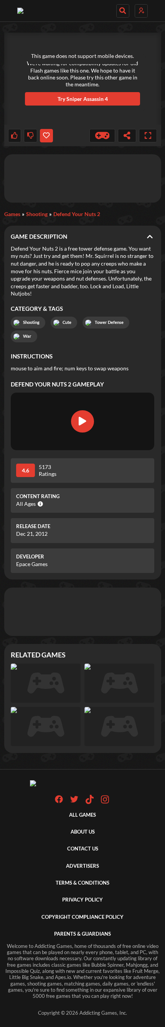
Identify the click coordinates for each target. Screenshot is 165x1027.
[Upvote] (14, 135)
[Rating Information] (39, 504)
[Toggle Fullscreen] (148, 135)
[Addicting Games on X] (74, 801)
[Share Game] (127, 135)
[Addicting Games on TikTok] (90, 802)
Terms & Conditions (82, 883)
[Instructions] (102, 135)
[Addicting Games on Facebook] (59, 801)
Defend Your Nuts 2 (76, 214)
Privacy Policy (82, 900)
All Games (82, 815)
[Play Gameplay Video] (82, 421)
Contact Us (82, 849)
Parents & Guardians (82, 934)
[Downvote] (30, 135)
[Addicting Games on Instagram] (105, 802)
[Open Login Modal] (141, 11)
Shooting (37, 214)
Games (12, 214)
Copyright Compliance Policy (82, 917)
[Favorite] (46, 135)
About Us (83, 832)
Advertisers (82, 866)
